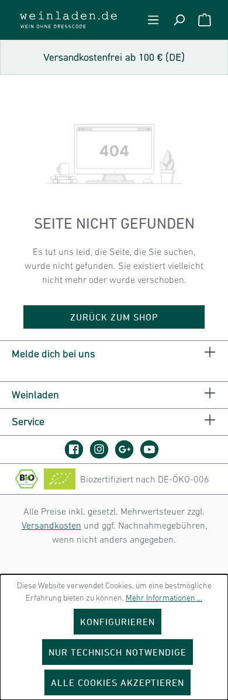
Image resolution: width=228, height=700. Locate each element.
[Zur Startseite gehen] (68, 20)
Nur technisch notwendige (117, 652)
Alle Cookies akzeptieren (118, 682)
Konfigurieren (118, 621)
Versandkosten (51, 525)
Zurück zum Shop (114, 317)
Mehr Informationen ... (164, 597)
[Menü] (153, 20)
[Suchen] (179, 20)
